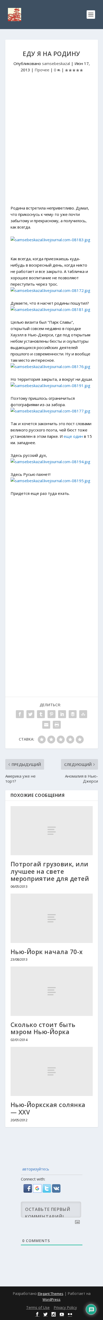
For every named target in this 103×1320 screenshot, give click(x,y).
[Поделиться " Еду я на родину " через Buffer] (72, 714)
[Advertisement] (51, 145)
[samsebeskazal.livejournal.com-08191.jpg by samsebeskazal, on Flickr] (50, 385)
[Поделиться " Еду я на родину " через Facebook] (20, 714)
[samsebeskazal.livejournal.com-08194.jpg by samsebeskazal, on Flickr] (50, 461)
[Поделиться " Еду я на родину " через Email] (46, 724)
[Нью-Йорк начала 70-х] (52, 918)
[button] (28, 1191)
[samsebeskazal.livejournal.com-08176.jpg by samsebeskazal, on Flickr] (50, 366)
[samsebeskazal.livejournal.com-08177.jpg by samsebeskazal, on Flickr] (50, 410)
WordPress (51, 1299)
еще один (73, 436)
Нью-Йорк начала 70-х (47, 951)
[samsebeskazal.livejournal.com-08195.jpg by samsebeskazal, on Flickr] (50, 480)
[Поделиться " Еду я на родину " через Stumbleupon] (83, 714)
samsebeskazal (56, 63)
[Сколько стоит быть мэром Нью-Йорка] (52, 991)
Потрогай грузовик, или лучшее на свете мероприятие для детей (50, 871)
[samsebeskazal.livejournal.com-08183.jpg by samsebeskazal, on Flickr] (50, 239)
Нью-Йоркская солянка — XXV (48, 1108)
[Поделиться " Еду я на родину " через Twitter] (30, 714)
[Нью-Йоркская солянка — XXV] (52, 1071)
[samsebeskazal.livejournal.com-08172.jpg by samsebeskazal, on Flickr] (50, 290)
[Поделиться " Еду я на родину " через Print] (57, 724)
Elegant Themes (50, 1293)
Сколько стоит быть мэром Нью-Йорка (43, 1028)
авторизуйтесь (35, 1169)
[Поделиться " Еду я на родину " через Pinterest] (51, 714)
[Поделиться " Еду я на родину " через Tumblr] (41, 714)
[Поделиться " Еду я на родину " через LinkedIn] (62, 714)
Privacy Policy (65, 1307)
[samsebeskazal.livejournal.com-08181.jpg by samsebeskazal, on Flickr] (50, 309)
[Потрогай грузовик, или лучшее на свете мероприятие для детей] (52, 831)
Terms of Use (38, 1307)
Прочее (42, 69)
